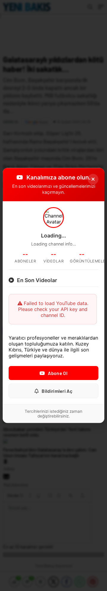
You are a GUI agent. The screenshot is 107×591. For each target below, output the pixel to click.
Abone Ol (57, 373)
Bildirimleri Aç (57, 391)
